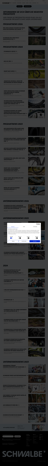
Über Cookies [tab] (35, 226)
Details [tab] (24, 226)
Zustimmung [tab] (12, 226)
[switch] (20, 238)
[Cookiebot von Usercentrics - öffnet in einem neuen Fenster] (36, 224)
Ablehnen (13, 241)
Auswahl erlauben (24, 241)
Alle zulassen (35, 241)
